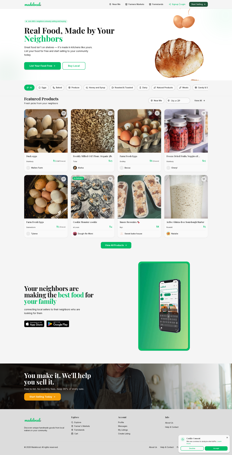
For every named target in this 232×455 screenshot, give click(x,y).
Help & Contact (171, 427)
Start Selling (197, 4)
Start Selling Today (41, 396)
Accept (216, 448)
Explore (77, 422)
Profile (121, 422)
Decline (192, 448)
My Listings (123, 430)
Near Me (116, 4)
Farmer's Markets (82, 426)
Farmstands (157, 4)
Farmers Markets (136, 4)
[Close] (227, 437)
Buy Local (74, 65)
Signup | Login (178, 4)
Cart (76, 433)
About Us (169, 423)
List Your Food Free (41, 65)
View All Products (114, 245)
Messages (122, 426)
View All (198, 100)
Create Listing (124, 433)
